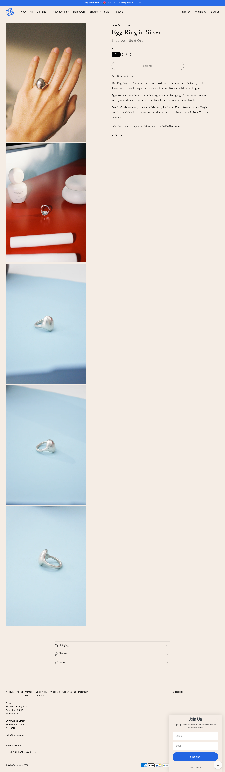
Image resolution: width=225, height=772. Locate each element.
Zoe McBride (121, 25)
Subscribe (195, 756)
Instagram (83, 692)
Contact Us (29, 694)
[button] (43, 11)
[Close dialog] (217, 719)
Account (10, 692)
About (20, 692)
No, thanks (195, 767)
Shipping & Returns (41, 694)
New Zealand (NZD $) (20, 751)
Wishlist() (55, 692)
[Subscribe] (215, 699)
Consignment (69, 692)
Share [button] (118, 135)
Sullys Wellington (15, 765)
